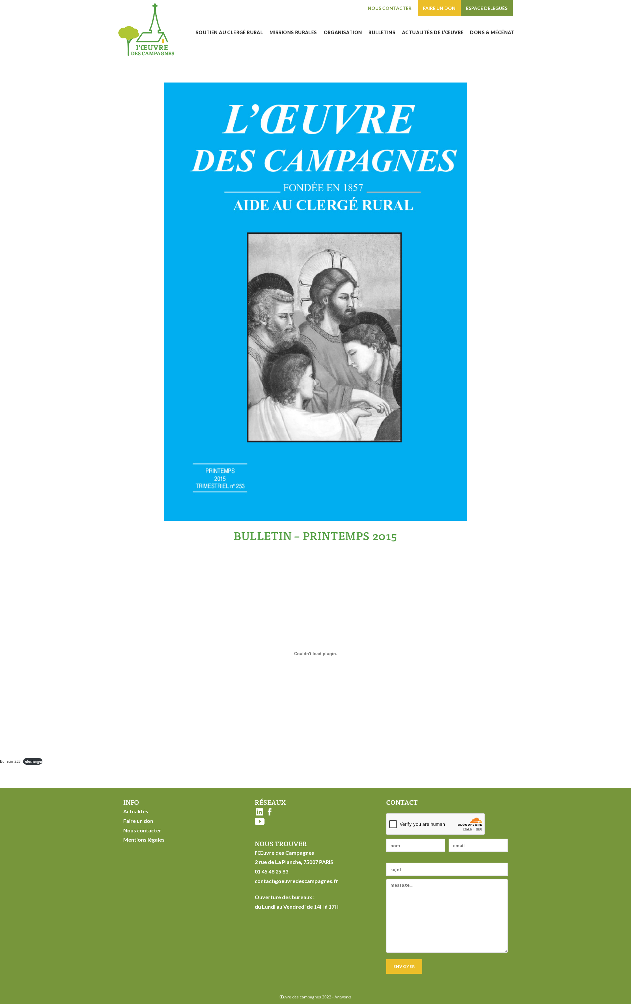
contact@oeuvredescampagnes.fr (296, 881)
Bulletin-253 (10, 761)
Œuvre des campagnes (300, 997)
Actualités (135, 811)
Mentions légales (144, 839)
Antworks (343, 997)
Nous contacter (389, 8)
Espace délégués (486, 8)
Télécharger (32, 761)
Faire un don (439, 8)
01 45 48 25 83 (271, 871)
